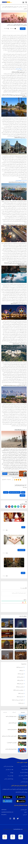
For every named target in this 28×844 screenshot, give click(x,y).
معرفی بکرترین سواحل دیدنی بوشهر (9, 736)
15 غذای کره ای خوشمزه (12, 729)
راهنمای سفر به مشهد (7, 621)
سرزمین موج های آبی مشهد (11, 716)
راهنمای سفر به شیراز (20, 643)
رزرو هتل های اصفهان (7, 635)
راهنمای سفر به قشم (20, 653)
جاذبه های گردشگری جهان (15, 492)
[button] (26, 2)
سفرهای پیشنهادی (20, 690)
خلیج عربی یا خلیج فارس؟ (12, 743)
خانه (26, 7)
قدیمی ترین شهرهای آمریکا (21, 181)
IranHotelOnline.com (18, 829)
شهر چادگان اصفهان (13, 723)
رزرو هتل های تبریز (7, 646)
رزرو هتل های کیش (20, 635)
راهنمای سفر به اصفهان (7, 632)
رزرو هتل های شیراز (20, 646)
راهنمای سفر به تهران (20, 621)
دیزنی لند (5, 492)
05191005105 (3, 810)
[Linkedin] (14, 818)
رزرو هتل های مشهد (7, 624)
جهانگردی (21, 7)
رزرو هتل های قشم (20, 656)
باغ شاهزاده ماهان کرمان (20, 569)
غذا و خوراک (21, 697)
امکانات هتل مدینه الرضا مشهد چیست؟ (18, 523)
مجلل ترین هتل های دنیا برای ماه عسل (18, 546)
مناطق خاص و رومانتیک (21, 550)
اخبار (23, 671)
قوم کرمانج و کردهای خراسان (11, 749)
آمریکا (23, 492)
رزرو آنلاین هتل (19, 69)
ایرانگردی (23, 572)
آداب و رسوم (21, 667)
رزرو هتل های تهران (20, 624)
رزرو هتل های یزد (7, 656)
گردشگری (22, 495)
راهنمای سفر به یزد (7, 653)
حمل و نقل (21, 684)
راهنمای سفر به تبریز (7, 643)
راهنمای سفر (21, 687)
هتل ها (23, 527)
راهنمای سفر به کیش (20, 632)
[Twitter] (17, 818)
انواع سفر (22, 674)
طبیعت (22, 693)
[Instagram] (10, 818)
